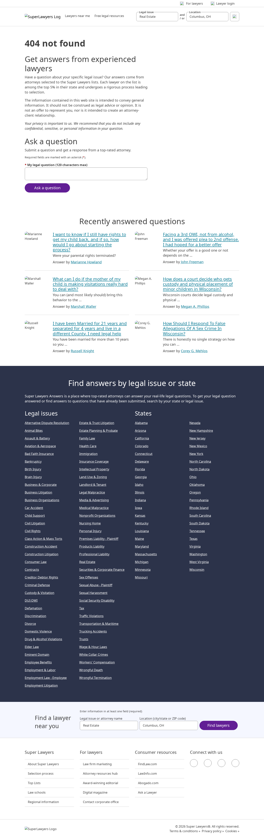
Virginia (195, 546)
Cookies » (232, 831)
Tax (81, 608)
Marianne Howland (86, 262)
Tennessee (197, 531)
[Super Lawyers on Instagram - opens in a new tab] (208, 763)
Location (195, 12)
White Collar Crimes (93, 654)
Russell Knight (82, 351)
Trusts (83, 639)
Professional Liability (94, 554)
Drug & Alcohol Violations (43, 639)
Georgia (141, 477)
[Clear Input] (173, 16)
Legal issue (146, 12)
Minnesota (143, 570)
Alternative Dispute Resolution (47, 423)
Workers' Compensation (97, 662)
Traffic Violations (91, 616)
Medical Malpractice (94, 508)
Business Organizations (42, 500)
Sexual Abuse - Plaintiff (95, 585)
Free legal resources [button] (109, 16)
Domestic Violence (38, 631)
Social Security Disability (96, 600)
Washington (198, 554)
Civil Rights (33, 531)
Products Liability (91, 546)
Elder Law (32, 647)
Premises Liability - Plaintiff (98, 539)
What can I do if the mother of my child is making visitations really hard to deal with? (90, 284)
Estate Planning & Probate (98, 431)
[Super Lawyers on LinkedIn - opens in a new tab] (235, 763)
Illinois (139, 492)
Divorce (30, 624)
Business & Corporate (41, 485)
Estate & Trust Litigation (96, 423)
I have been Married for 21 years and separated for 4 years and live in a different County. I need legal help (90, 328)
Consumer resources (156, 752)
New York (196, 454)
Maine (139, 539)
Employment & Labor (40, 670)
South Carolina (200, 515)
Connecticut (143, 454)
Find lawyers (218, 725)
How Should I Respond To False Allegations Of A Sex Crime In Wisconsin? (194, 328)
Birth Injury (33, 469)
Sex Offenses (88, 577)
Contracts (32, 570)
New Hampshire (201, 431)
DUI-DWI (31, 600)
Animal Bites (34, 431)
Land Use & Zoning (93, 477)
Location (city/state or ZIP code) (163, 718)
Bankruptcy (33, 461)
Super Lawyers (39, 752)
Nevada (194, 423)
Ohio (193, 477)
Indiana (140, 500)
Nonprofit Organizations (97, 515)
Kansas (140, 515)
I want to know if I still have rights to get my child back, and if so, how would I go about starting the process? (89, 241)
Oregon (195, 492)
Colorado (141, 446)
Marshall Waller (83, 306)
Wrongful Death (91, 670)
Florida (140, 469)
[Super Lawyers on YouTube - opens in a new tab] (221, 763)
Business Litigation (38, 492)
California (142, 438)
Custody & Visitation (39, 593)
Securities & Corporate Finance (101, 570)
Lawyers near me (77, 16)
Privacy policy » (213, 831)
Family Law (87, 438)
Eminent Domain (37, 654)
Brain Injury (33, 477)
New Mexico (198, 446)
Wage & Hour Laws (93, 647)
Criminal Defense (37, 585)
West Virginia (199, 562)
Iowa (138, 508)
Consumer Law (36, 562)
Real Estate (87, 562)
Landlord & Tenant (92, 485)
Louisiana (142, 531)
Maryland (142, 546)
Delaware (142, 461)
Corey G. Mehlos (194, 351)
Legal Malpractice (92, 492)
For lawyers (91, 752)
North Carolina (200, 461)
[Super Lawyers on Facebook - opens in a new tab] (194, 763)
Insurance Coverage (94, 461)
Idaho (139, 485)
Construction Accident (41, 546)
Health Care (87, 446)
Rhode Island (199, 508)
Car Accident (34, 508)
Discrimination (35, 616)
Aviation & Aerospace (40, 446)
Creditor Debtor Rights (41, 577)
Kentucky (141, 523)
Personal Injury (90, 531)
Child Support (35, 515)
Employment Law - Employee (46, 678)
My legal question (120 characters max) (56, 165)
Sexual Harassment (93, 593)
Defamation (33, 608)
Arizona (140, 431)
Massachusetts (146, 554)
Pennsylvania (199, 500)
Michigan (141, 562)
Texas (193, 539)
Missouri (141, 577)
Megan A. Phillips (195, 306)
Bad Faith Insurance (39, 454)
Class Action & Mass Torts (43, 539)
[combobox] (157, 16)
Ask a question (47, 187)
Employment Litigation (41, 685)
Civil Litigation (35, 523)
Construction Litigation (41, 554)
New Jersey (197, 438)
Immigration (88, 454)
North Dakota (199, 469)
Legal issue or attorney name (101, 718)
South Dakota (199, 523)
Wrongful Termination (95, 678)
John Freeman (192, 262)
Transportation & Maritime (98, 624)
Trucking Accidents (93, 631)
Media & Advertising (94, 500)
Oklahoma (197, 485)
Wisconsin (196, 570)
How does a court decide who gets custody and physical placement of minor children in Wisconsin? (198, 284)
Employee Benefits (38, 662)
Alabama (141, 423)
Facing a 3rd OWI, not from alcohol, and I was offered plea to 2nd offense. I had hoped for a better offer (201, 239)
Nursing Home (90, 523)
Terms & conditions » (184, 831)
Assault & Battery (37, 438)
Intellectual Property (94, 469)
